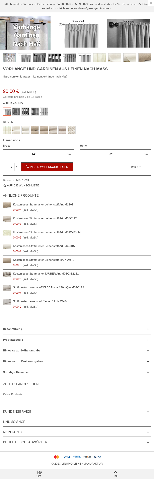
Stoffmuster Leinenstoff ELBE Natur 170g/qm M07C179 (48, 287)
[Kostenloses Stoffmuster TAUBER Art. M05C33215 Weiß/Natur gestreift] (7, 274)
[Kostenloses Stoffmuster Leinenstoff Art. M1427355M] (7, 232)
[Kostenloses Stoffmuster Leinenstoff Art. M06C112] (7, 219)
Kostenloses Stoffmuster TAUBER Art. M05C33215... (46, 273)
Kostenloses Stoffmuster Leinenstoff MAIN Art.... (43, 259)
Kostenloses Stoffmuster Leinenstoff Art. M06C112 (45, 218)
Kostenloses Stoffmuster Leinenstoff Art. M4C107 (44, 246)
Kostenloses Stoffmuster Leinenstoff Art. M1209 (43, 204)
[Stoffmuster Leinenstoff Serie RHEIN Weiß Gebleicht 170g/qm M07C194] (7, 302)
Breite (6, 145)
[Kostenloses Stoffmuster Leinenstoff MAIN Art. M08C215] (7, 260)
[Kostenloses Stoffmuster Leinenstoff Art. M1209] (7, 205)
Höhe (83, 145)
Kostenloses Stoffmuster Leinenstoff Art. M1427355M (47, 232)
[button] (77, 329)
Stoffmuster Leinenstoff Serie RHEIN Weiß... (41, 301)
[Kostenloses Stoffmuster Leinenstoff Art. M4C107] (7, 246)
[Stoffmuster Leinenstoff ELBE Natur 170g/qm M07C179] (7, 288)
